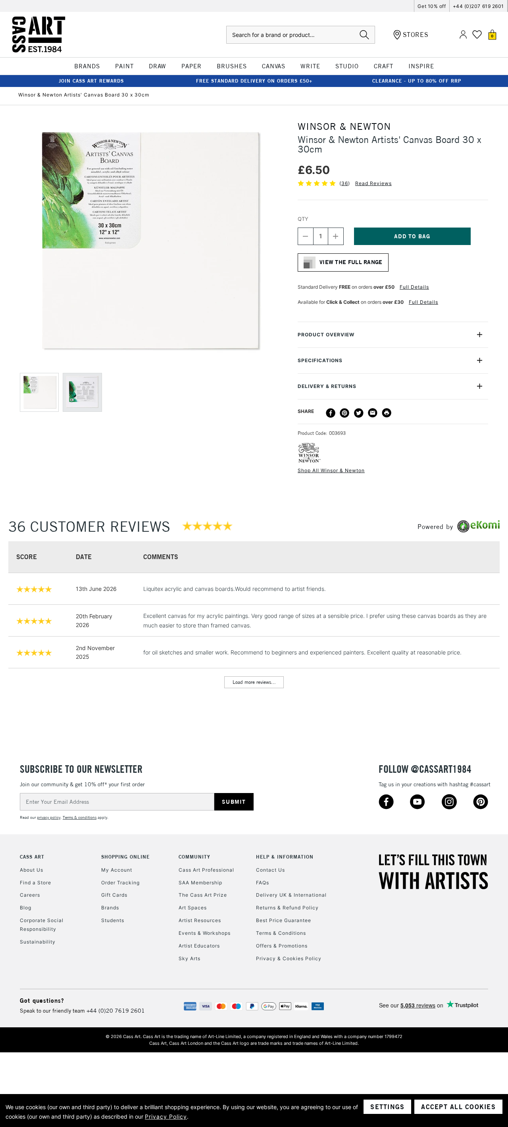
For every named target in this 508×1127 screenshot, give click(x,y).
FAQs (262, 883)
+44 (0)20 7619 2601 (116, 1010)
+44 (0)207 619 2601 (478, 6)
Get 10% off (432, 6)
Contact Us (270, 870)
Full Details (414, 286)
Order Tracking (120, 883)
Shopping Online (125, 857)
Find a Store (35, 883)
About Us (31, 870)
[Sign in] (463, 35)
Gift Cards (114, 895)
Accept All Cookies (458, 1107)
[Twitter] (359, 413)
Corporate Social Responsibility (42, 924)
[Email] (372, 413)
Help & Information (285, 857)
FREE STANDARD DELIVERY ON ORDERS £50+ (254, 80)
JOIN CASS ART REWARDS (91, 80)
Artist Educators (199, 946)
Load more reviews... (254, 682)
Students (112, 920)
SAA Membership (200, 883)
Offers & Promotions (282, 946)
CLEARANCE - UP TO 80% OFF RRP (416, 80)
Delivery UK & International (291, 895)
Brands (110, 908)
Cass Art (32, 857)
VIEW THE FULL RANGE (351, 262)
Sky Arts (189, 958)
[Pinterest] (344, 413)
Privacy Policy (166, 1116)
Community (194, 857)
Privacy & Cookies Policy (288, 958)
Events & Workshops (205, 933)
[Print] (386, 413)
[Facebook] (330, 413)
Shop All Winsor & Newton (331, 470)
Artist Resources (200, 920)
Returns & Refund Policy (287, 908)
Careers (30, 895)
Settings (387, 1107)
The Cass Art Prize (203, 895)
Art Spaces (193, 908)
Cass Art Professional (206, 870)
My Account (116, 870)
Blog (25, 908)
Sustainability (38, 942)
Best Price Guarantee (283, 920)
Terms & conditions (79, 817)
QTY (303, 219)
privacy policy (48, 817)
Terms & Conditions (281, 933)
